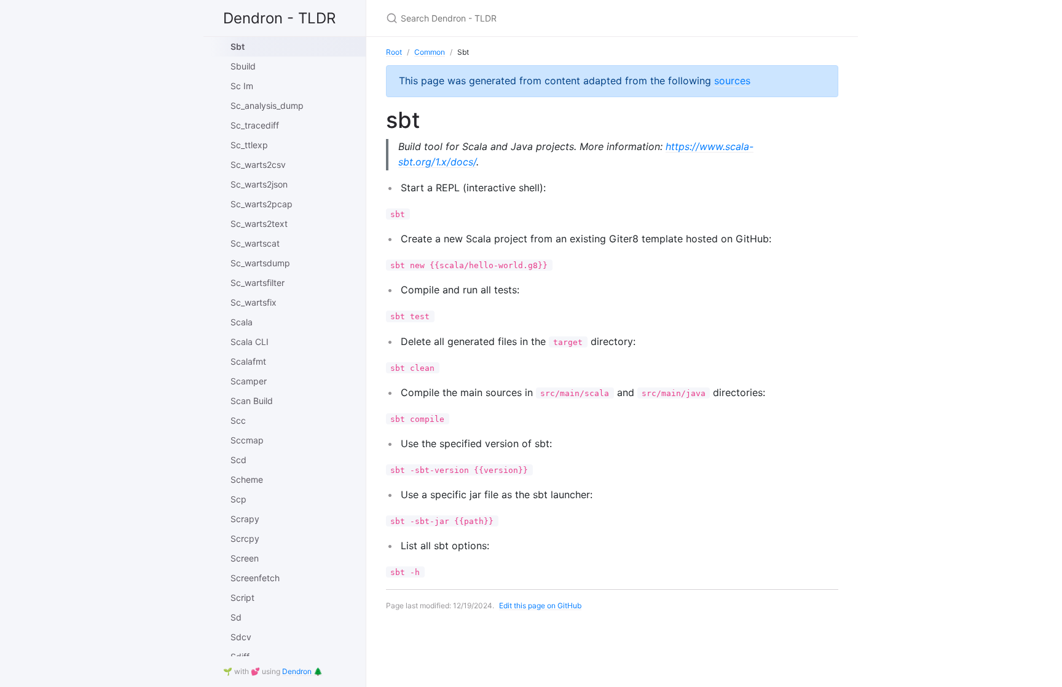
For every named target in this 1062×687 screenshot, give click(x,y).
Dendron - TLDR (279, 18)
